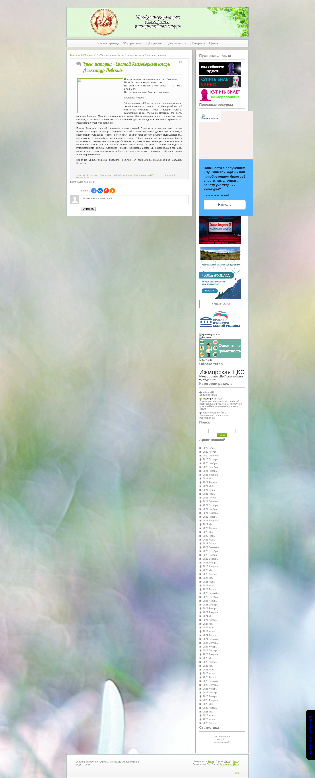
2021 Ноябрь (210, 509)
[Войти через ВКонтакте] (100, 190)
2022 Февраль (210, 520)
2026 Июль (209, 719)
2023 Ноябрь (210, 600)
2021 (83, 55)
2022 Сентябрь (211, 547)
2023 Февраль (210, 566)
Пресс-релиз (92, 175)
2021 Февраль (210, 474)
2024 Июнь (209, 627)
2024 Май (208, 623)
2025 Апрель (210, 662)
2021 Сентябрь (211, 501)
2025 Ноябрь (210, 688)
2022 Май (208, 532)
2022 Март (208, 524)
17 (96, 55)
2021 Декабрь (210, 513)
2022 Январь (210, 516)
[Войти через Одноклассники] (112, 190)
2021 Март (208, 478)
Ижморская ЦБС (146, 175)
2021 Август (209, 497)
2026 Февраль (210, 700)
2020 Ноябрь (210, 463)
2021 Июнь (209, 490)
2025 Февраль (210, 654)
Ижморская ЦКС (222, 372)
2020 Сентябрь (211, 455)
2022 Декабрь (210, 558)
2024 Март (208, 616)
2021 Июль (209, 493)
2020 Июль (209, 448)
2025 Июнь (209, 669)
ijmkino (129, 175)
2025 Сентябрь (211, 681)
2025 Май (208, 665)
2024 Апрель (210, 620)
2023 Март (208, 570)
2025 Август (209, 677)
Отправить (88, 208)
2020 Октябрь (210, 459)
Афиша (207, 392)
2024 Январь (210, 608)
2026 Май (208, 711)
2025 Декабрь (210, 692)
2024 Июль (209, 631)
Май (91, 55)
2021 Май (208, 486)
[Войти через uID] (94, 190)
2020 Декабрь (210, 467)
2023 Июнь (209, 581)
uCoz (236, 773)
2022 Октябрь (210, 551)
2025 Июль (209, 673)
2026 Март (208, 704)
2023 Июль (209, 585)
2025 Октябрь (210, 685)
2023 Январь (210, 562)
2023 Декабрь (210, 604)
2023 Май (208, 578)
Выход (236, 761)
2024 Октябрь (210, 643)
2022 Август (209, 543)
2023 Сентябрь (211, 593)
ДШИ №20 (211, 380)
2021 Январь (210, 471)
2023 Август (209, 589)
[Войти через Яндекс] (106, 190)
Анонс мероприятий (213, 412)
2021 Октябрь (210, 505)
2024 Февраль (210, 612)
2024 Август (209, 635)
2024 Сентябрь (211, 639)
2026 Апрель (210, 707)
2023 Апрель (210, 574)
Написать (224, 204)
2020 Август (209, 451)
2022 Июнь (209, 535)
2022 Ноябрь (210, 555)
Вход (236, 764)
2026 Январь (210, 696)
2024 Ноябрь (210, 646)
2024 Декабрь (210, 650)
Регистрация (226, 764)
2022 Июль (209, 539)
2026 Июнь (209, 715)
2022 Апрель (210, 528)
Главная (74, 55)
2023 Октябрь (210, 597)
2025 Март (208, 658)
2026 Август (209, 723)
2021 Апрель (210, 482)
